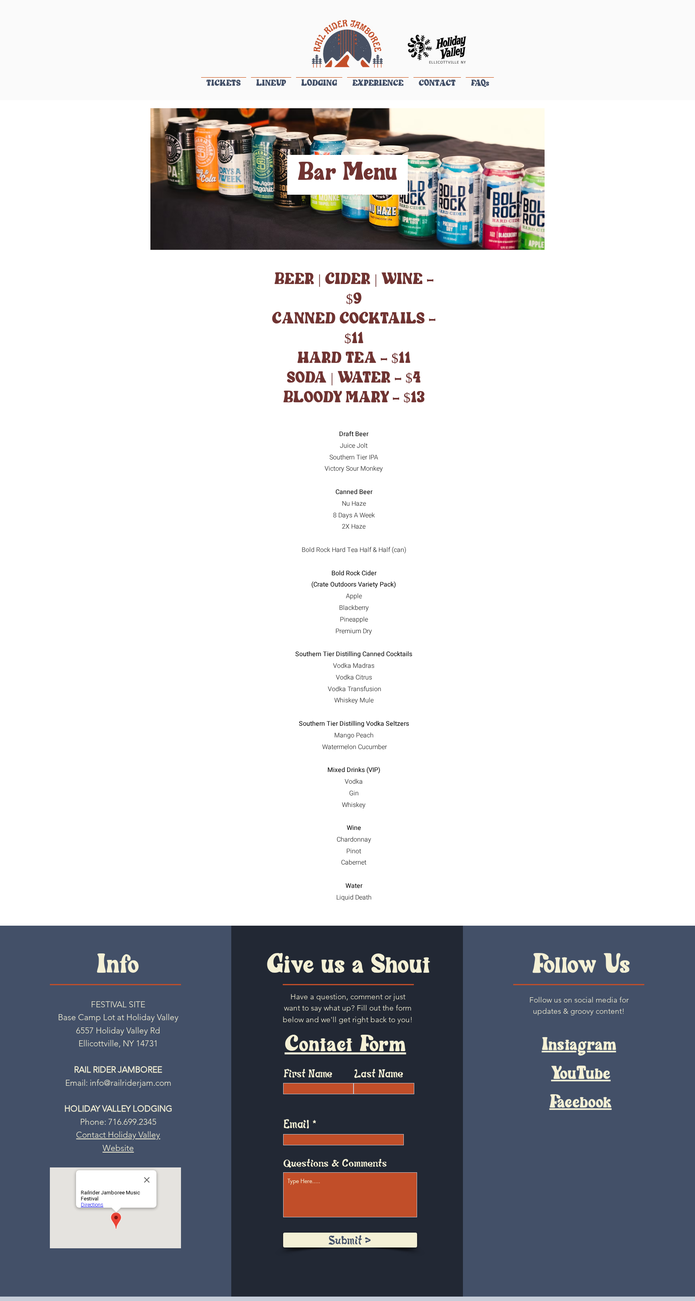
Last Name (378, 1073)
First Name (308, 1073)
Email (296, 1123)
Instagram (579, 1046)
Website (118, 1148)
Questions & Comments (335, 1162)
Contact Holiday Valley (118, 1135)
